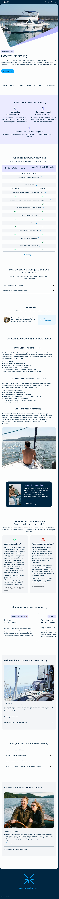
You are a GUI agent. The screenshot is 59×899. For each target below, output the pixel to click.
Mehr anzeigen (28, 255)
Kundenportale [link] (30, 503)
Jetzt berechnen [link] (7, 71)
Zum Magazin (10, 843)
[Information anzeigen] (41, 177)
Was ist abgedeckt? (49, 85)
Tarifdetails (20, 85)
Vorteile (12, 85)
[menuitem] (45, 2)
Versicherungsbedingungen (33, 85)
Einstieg (5, 85)
